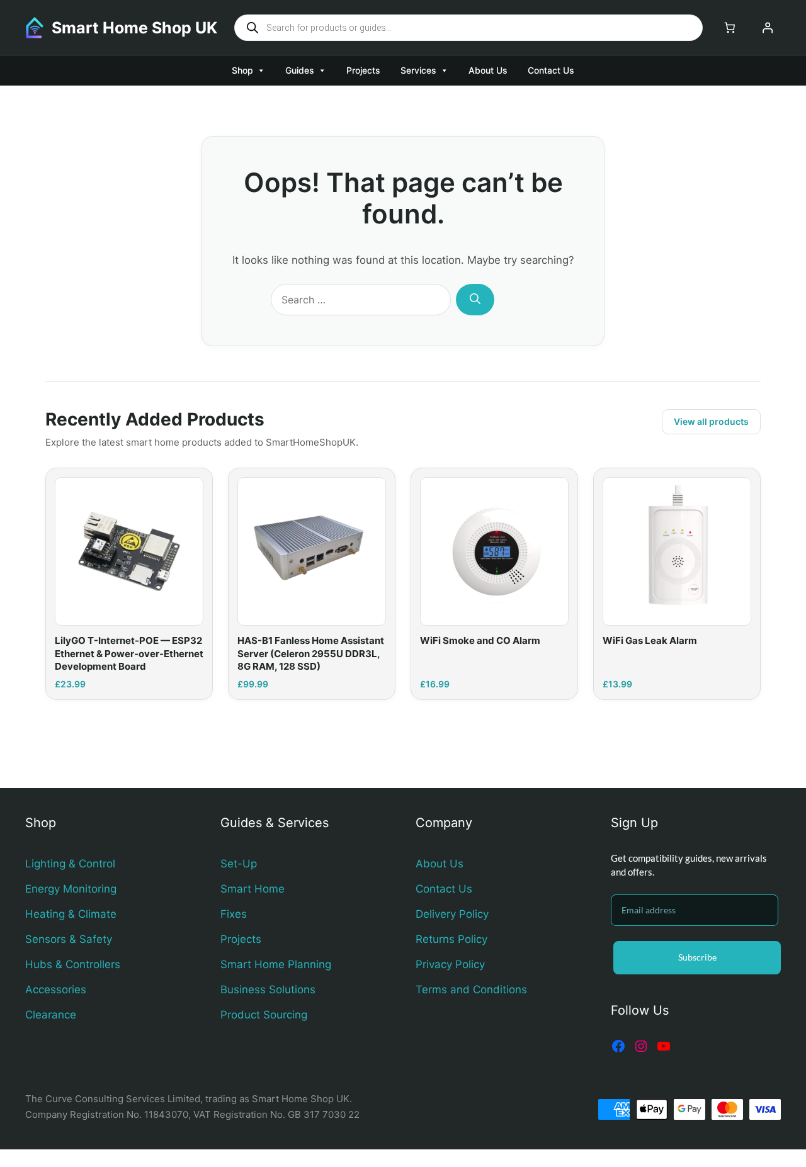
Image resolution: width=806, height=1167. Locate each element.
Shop (242, 70)
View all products (711, 421)
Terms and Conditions (471, 989)
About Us (488, 70)
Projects (363, 70)
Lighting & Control (70, 863)
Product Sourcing (263, 1014)
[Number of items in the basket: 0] (729, 28)
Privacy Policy (450, 964)
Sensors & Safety (68, 939)
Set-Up (238, 863)
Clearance (50, 1014)
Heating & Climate (70, 914)
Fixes (233, 914)
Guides (299, 70)
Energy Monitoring (70, 888)
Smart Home (252, 888)
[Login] (767, 28)
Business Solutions (267, 989)
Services (418, 70)
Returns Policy (451, 939)
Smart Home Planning (275, 964)
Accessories (55, 989)
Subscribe (697, 957)
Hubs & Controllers (72, 964)
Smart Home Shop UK (134, 27)
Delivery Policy (452, 914)
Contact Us (551, 70)
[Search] (475, 299)
